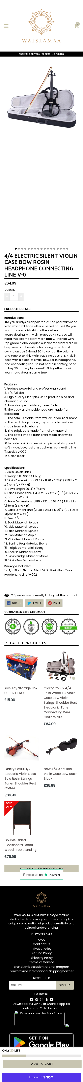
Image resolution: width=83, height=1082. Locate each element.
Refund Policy (42, 953)
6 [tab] (32, 249)
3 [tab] (22, 249)
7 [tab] (35, 249)
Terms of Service (41, 962)
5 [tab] (29, 249)
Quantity (9, 290)
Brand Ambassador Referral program (41, 967)
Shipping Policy (42, 957)
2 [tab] (19, 249)
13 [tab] (54, 249)
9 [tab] (41, 249)
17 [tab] (67, 249)
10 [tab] (45, 249)
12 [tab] (51, 249)
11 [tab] (48, 249)
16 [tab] (64, 249)
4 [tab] (25, 249)
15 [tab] (61, 249)
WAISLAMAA (22, 915)
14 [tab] (58, 249)
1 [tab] (16, 249)
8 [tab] (38, 249)
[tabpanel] (41, 153)
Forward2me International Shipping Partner (42, 971)
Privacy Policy (41, 948)
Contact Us (41, 944)
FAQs (41, 939)
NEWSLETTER (41, 978)
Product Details (17, 309)
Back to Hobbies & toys (44, 868)
